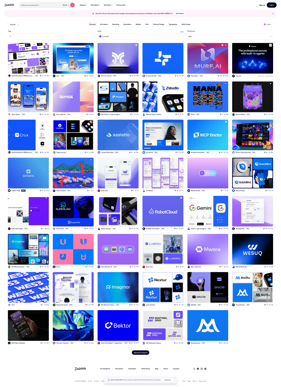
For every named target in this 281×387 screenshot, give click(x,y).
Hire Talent (95, 5)
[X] (194, 369)
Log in (271, 5)
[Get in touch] (36, 69)
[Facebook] (198, 369)
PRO (36, 75)
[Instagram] (202, 369)
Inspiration (132, 369)
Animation (104, 24)
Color (99, 31)
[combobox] (40, 5)
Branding (115, 24)
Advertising (145, 369)
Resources (202, 381)
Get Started (180, 13)
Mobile (138, 24)
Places (194, 381)
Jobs (184, 381)
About (166, 369)
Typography (173, 24)
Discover (92, 24)
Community (120, 5)
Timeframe (191, 31)
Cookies (104, 381)
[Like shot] (45, 69)
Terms (90, 381)
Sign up (262, 5)
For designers (105, 369)
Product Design (158, 24)
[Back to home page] (9, 5)
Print (147, 24)
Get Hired (107, 5)
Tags (9, 31)
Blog (156, 369)
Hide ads (261, 76)
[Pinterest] (205, 369)
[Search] (72, 5)
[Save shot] (40, 69)
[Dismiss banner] (175, 378)
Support (176, 369)
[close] (273, 13)
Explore (83, 5)
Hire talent (119, 369)
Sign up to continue (140, 352)
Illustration (127, 24)
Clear (182, 32)
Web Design (186, 24)
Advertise (269, 76)
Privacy (96, 381)
